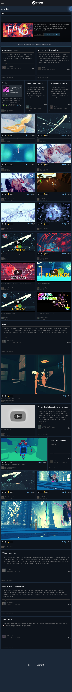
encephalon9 (10, 66)
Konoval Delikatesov (10, 467)
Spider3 (8, 569)
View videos (7, 259)
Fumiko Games (8, 110)
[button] (36, 32)
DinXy (6, 258)
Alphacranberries (11, 636)
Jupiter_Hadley (44, 317)
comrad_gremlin (9, 288)
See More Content (36, 665)
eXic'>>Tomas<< (44, 169)
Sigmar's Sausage (9, 140)
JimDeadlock (10, 340)
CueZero (42, 140)
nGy (31, 106)
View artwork (7, 141)
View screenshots (44, 170)
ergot (55, 106)
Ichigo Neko (9, 602)
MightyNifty (43, 288)
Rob (55, 460)
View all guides (7, 111)
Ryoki (43, 67)
